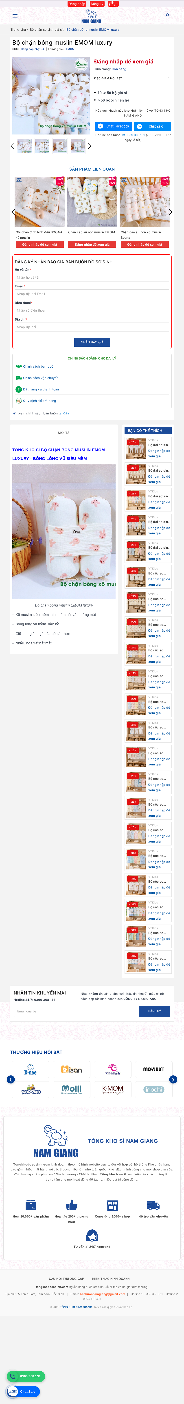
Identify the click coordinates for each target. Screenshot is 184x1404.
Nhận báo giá (92, 342)
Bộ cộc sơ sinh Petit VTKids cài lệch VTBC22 (158, 753)
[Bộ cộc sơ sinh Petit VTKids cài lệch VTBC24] (136, 705)
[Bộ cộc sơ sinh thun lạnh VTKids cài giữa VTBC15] (136, 936)
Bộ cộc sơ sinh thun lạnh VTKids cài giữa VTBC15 (158, 933)
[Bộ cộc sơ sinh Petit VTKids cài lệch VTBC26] (136, 654)
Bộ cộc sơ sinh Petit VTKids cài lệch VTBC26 (158, 650)
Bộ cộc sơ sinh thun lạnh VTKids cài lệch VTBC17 (158, 882)
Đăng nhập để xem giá (123, 61)
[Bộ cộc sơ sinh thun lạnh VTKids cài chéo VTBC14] (136, 962)
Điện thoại (24, 303)
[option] (51, 95)
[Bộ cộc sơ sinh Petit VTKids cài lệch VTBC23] (136, 731)
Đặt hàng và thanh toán (41, 389)
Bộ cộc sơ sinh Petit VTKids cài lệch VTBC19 (158, 830)
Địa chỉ (21, 319)
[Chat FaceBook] (113, 126)
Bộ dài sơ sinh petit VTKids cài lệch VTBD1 (159, 548)
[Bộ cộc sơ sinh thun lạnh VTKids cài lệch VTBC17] (136, 885)
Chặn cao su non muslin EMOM (91, 232)
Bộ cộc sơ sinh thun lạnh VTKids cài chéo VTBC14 (158, 958)
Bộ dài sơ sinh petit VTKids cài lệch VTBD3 (159, 496)
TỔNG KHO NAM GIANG (76, 1307)
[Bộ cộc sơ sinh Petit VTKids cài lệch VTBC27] (136, 628)
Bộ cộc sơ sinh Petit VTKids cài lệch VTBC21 (158, 779)
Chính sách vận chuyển (40, 378)
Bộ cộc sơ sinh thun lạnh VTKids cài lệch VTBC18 (158, 856)
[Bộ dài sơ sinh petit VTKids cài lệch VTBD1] (136, 551)
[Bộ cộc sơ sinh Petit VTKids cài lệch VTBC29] (136, 577)
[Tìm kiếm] (168, 16)
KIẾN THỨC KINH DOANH (111, 1278)
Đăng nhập (77, 4)
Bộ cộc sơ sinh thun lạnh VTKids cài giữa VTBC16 (158, 907)
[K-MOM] (112, 1089)
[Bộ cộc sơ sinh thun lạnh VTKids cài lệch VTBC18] (136, 859)
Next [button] (89, 146)
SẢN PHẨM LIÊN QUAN (92, 169)
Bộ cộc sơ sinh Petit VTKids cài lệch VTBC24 (158, 702)
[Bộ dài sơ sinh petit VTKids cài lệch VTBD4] (136, 474)
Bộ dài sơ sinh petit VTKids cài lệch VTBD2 (159, 522)
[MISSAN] (71, 1069)
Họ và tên (23, 269)
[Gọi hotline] (12, 1376)
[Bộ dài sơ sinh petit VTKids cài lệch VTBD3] (136, 500)
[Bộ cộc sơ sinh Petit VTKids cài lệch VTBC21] (136, 782)
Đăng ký (97, 4)
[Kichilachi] (112, 1069)
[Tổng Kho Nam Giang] (91, 16)
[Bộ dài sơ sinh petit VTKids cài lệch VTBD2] (136, 525)
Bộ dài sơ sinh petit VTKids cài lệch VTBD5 (159, 445)
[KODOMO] (30, 1089)
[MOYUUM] (154, 1069)
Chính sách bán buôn (39, 366)
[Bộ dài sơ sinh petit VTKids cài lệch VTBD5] (136, 448)
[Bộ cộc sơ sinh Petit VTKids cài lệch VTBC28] (136, 602)
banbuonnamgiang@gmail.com (102, 1294)
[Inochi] (154, 1089)
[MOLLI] (71, 1089)
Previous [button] (12, 146)
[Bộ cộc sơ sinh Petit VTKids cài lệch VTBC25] (136, 680)
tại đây (64, 413)
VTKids (153, 440)
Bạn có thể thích (145, 430)
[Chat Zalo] (152, 126)
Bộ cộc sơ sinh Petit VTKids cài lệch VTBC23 (158, 727)
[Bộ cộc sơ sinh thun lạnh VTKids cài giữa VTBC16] (136, 911)
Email (20, 286)
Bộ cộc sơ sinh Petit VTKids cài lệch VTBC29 (158, 573)
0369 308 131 (135, 135)
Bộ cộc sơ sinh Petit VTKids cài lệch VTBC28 (158, 599)
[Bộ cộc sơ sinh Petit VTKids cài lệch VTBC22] (136, 757)
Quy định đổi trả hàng (39, 401)
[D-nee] (30, 1069)
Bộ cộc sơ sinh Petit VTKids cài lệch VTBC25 (158, 676)
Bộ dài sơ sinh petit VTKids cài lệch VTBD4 (159, 470)
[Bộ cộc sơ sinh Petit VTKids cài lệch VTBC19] (136, 833)
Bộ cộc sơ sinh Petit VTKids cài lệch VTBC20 (158, 804)
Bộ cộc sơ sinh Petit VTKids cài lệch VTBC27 (158, 625)
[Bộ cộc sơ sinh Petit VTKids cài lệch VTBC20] (136, 808)
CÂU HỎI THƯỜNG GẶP (66, 1278)
